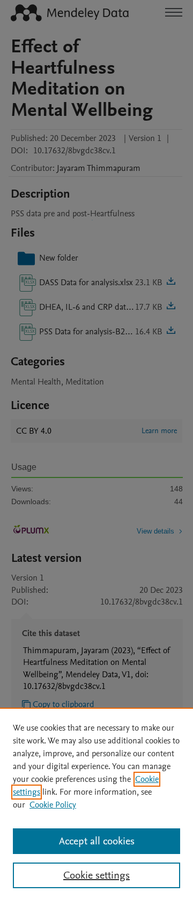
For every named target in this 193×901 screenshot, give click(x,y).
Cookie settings (96, 875)
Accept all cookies (97, 841)
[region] (96, 804)
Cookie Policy (52, 805)
